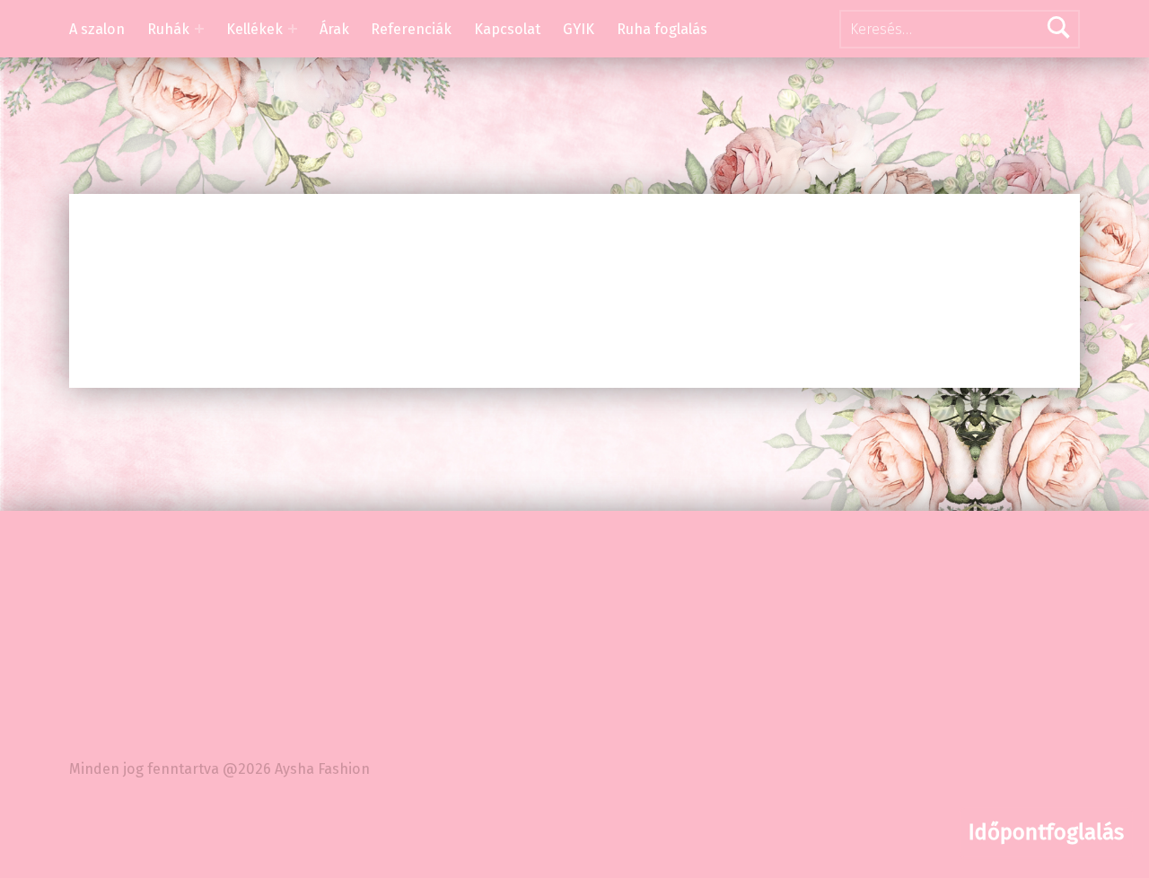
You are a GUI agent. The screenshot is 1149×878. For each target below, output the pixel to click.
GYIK (578, 29)
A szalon (97, 29)
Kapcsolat (507, 29)
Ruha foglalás (662, 29)
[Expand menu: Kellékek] (292, 28)
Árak (334, 29)
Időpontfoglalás (1046, 832)
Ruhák (168, 29)
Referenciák (411, 29)
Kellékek (254, 29)
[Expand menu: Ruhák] (199, 28)
